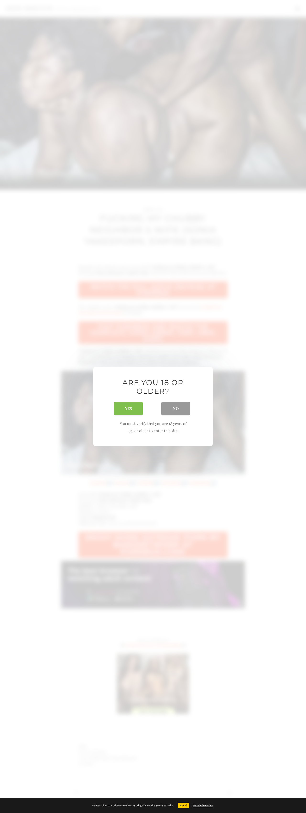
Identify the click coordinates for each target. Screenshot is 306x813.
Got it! (183, 805)
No (176, 408)
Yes (128, 408)
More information (203, 805)
